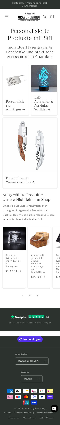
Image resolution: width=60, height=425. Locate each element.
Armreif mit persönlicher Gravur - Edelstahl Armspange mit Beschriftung (38, 264)
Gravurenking (28, 409)
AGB (41, 418)
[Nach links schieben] (22, 295)
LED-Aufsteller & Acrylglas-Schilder (43, 104)
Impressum (15, 418)
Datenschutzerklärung (24, 413)
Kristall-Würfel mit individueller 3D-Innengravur (13, 261)
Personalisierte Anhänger (15, 106)
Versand (50, 418)
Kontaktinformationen (46, 413)
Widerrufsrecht (29, 418)
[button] (6, 16)
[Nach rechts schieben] (37, 295)
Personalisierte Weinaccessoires (18, 180)
